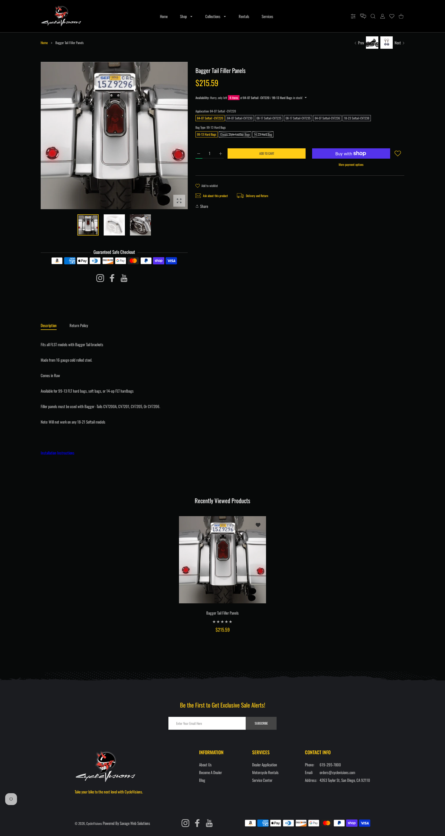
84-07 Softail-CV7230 (239, 118)
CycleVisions (94, 823)
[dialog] (373, 16)
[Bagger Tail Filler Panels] (222, 559)
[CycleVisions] (61, 16)
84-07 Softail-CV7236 (327, 118)
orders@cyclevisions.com (337, 772)
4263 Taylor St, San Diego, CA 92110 (345, 780)
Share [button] (204, 206)
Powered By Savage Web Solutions (126, 823)
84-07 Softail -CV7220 (210, 118)
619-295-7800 (330, 764)
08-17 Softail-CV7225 (268, 118)
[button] (171, 136)
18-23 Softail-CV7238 (356, 118)
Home (44, 42)
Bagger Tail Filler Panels (222, 612)
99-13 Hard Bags (206, 134)
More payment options (351, 164)
